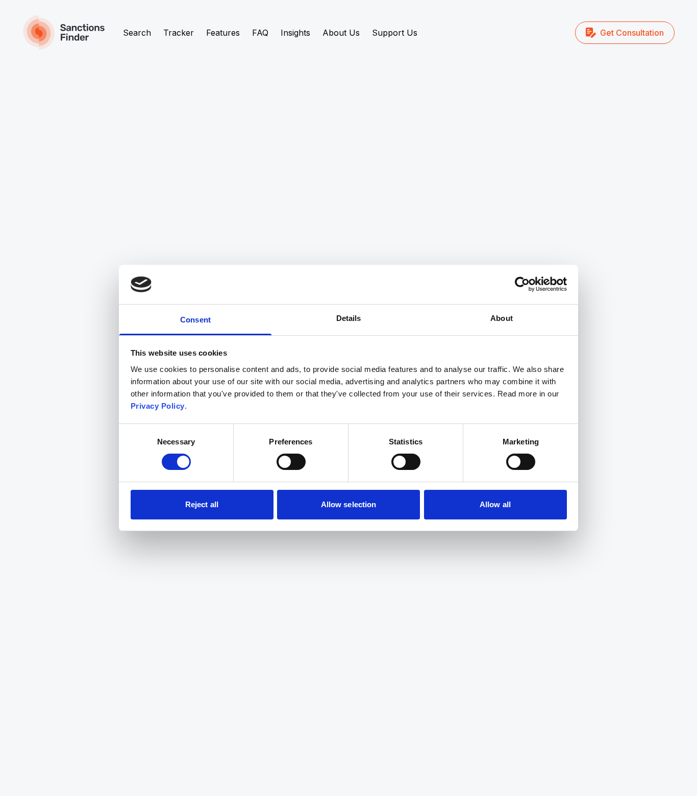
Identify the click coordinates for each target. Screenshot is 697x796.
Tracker (178, 33)
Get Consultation (632, 33)
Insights (295, 33)
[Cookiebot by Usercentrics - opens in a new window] (522, 284)
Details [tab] (348, 318)
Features (223, 33)
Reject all (201, 504)
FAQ (260, 33)
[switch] (291, 462)
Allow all (495, 504)
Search (137, 33)
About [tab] (501, 318)
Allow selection (349, 504)
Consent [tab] (195, 319)
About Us (341, 33)
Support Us (394, 33)
